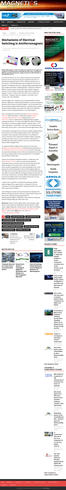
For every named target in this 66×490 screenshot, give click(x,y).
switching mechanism (31, 226)
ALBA (8, 216)
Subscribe (31, 22)
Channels (13, 33)
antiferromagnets (8, 220)
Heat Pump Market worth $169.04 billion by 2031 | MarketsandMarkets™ (58, 352)
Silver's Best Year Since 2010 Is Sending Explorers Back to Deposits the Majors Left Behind (59, 299)
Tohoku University (8, 230)
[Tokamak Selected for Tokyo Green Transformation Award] (8, 257)
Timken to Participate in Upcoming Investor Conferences (58, 337)
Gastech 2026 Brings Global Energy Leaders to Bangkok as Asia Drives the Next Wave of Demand (59, 281)
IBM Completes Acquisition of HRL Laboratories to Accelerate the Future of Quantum (59, 379)
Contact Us (14, 25)
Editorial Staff (17, 48)
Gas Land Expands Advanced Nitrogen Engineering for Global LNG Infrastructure (59, 459)
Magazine (10, 22)
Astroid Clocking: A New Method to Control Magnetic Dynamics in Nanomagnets (36, 267)
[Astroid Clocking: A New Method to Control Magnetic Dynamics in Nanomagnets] (36, 257)
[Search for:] (55, 28)
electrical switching (23, 220)
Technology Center (44, 22)
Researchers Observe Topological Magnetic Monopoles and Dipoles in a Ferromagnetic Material (21, 270)
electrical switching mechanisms (13, 223)
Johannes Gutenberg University (13, 148)
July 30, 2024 (7, 48)
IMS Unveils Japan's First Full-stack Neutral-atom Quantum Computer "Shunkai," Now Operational (58, 398)
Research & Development (30, 48)
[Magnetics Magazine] (33, 10)
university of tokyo (23, 230)
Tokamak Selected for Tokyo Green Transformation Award (8, 266)
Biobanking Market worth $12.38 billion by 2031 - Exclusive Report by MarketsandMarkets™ (59, 418)
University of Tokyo (16, 118)
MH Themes (47, 488)
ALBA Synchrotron (17, 216)
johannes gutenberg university (12, 226)
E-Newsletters (21, 22)
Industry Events (58, 22)
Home (2, 22)
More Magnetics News (51, 364)
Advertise (4, 25)
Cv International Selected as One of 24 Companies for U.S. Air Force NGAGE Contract (58, 439)
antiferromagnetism (33, 216)
